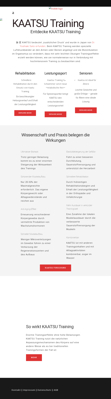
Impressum (29, 389)
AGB (56, 389)
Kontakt (16, 389)
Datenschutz (44, 389)
